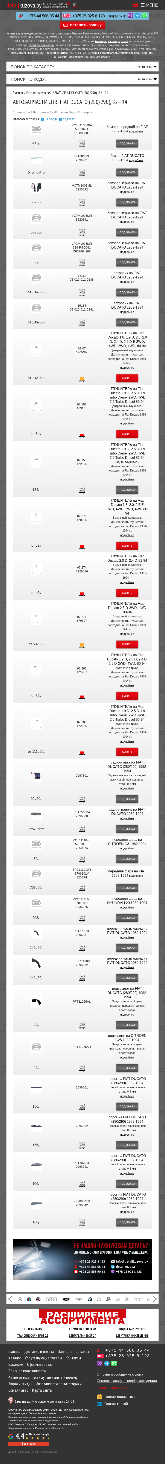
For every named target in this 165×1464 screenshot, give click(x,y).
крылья (123, 41)
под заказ (69, 119)
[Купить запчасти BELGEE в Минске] (66, 1299)
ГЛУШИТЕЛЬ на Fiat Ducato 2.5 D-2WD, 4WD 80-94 (127, 608)
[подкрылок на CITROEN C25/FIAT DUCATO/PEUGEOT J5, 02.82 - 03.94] (36, 1047)
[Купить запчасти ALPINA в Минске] (38, 1299)
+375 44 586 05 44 (43, 16)
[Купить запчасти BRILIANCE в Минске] (99, 1299)
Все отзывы (28, 1443)
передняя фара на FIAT (127, 871)
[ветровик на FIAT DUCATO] (36, 278)
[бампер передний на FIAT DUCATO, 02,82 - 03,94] (36, 129)
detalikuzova (125, 1267)
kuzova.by (23, 5)
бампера (101, 41)
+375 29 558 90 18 (92, 1272)
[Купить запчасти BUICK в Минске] (108, 1299)
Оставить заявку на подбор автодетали (127, 1381)
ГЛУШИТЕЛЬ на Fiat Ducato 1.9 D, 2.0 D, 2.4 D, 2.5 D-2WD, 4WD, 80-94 (127, 659)
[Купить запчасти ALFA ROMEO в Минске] (29, 1299)
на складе (51, 119)
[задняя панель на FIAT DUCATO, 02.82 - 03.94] (36, 814)
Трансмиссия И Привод (32, 1335)
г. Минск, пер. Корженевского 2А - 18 (44, 1401)
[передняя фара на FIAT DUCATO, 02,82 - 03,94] (36, 873)
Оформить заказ (40, 1364)
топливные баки (130, 53)
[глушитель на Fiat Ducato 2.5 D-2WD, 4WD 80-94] (36, 619)
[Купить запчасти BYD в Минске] (117, 1299)
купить (127, 378)
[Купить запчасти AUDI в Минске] (51, 1299)
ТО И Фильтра (33, 1329)
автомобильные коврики (27, 53)
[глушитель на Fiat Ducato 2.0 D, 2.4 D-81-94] (36, 569)
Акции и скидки (20, 1384)
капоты (112, 41)
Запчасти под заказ (73, 1351)
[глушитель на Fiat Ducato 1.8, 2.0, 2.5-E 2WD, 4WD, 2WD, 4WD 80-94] (36, 518)
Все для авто (18, 1390)
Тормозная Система (82, 1329)
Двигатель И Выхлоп (82, 1335)
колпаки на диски (57, 53)
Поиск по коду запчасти (27, 1371)
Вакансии (15, 1364)
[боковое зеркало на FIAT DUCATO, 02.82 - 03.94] (36, 187)
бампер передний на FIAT (127, 127)
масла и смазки (100, 57)
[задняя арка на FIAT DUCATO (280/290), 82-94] (36, 776)
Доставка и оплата (39, 1351)
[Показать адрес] (74, 5)
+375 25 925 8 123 (88, 16)
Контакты (73, 1358)
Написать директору (112, 1387)
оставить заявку (86, 25)
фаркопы (148, 53)
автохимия (60, 57)
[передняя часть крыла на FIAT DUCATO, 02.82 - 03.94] (36, 933)
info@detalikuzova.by (132, 1261)
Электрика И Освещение (132, 1335)
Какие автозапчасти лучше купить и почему (43, 1377)
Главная (14, 1351)
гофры (94, 53)
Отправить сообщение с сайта (120, 1374)
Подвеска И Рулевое (132, 1329)
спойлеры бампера (41, 45)
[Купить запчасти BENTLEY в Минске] (79, 1299)
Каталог (14, 1358)
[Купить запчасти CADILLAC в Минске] (127, 1299)
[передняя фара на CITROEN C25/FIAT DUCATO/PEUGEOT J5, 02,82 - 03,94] (36, 844)
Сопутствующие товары (43, 1358)
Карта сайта (42, 1390)
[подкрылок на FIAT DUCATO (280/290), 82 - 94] (36, 1002)
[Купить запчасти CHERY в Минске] (138, 1299)
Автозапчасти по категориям (59, 1384)
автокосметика (79, 57)
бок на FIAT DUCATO (127, 156)
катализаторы (109, 53)
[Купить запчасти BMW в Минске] (89, 1299)
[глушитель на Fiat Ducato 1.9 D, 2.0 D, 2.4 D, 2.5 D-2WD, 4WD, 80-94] (36, 670)
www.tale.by (50, 1451)
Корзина (135, 5)
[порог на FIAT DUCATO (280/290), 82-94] (36, 1087)
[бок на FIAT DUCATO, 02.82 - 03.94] (36, 158)
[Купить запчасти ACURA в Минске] (20, 1299)
